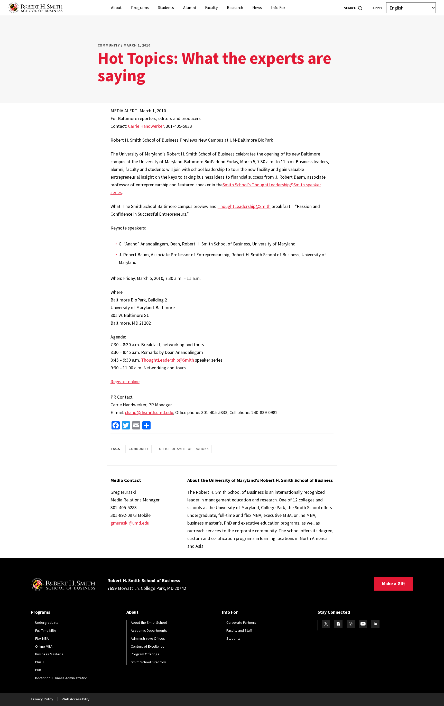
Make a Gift (393, 583)
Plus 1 (39, 662)
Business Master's (49, 654)
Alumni (189, 7)
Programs (140, 7)
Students (166, 7)
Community (139, 449)
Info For (278, 7)
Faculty (211, 7)
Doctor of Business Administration (61, 678)
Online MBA (43, 646)
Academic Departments (149, 630)
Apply (377, 8)
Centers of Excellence (147, 646)
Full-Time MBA (45, 630)
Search (350, 8)
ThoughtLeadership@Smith (244, 206)
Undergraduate (47, 622)
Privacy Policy (42, 699)
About (116, 7)
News (257, 7)
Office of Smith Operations (184, 449)
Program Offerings (145, 654)
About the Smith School (149, 622)
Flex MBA (42, 638)
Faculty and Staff (239, 630)
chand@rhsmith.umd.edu (149, 412)
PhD (38, 670)
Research (235, 7)
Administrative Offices (148, 638)
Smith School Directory (148, 662)
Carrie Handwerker (146, 126)
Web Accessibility (75, 699)
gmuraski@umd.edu (129, 523)
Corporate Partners (241, 622)
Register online (125, 381)
